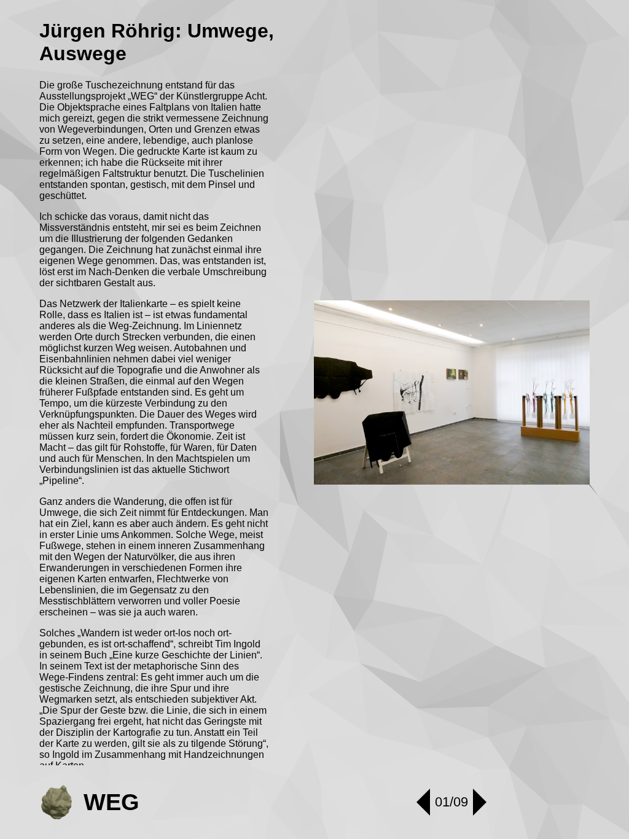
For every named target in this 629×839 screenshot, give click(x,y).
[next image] (479, 802)
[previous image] (423, 802)
